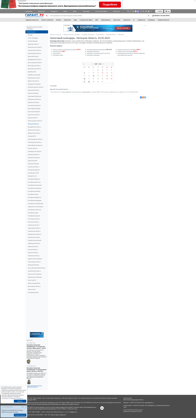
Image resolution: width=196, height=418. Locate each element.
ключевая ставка (58, 55)
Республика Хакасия (34, 216)
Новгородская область (35, 142)
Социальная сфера (86, 20)
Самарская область (34, 225)
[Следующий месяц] (112, 64)
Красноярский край (34, 111)
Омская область (33, 148)
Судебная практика (31, 20)
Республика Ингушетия (35, 185)
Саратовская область (34, 228)
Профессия (141, 20)
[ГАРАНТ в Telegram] (141, 11)
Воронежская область (34, 69)
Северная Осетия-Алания (35, 206)
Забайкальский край (34, 75)
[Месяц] (93, 64)
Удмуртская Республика (35, 259)
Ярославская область (34, 286)
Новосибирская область (35, 145)
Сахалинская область (34, 231)
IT (134, 20)
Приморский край (33, 164)
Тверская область (33, 246)
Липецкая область (33, 124)
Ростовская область (34, 219)
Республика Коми (33, 194)
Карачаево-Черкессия (34, 96)
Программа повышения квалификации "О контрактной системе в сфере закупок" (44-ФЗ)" (36, 346)
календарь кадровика (93, 55)
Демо (75, 11)
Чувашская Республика (35, 277)
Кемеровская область (34, 99)
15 (93, 76)
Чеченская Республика (34, 274)
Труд (75, 20)
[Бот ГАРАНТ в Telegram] (143, 11)
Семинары (86, 11)
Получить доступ (20, 415)
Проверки (151, 20)
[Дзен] (135, 11)
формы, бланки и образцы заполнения (64, 49)
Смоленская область (34, 237)
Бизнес (58, 20)
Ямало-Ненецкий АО (34, 283)
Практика (67, 20)
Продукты (54, 11)
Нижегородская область (35, 139)
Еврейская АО (32, 72)
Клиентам (116, 11)
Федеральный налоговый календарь (34, 28)
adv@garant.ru (152, 405)
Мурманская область (34, 133)
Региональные (31, 32)
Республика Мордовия (34, 200)
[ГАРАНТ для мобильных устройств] (131, 11)
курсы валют (56, 53)
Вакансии (41, 11)
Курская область (33, 118)
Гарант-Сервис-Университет (58, 414)
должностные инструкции (125, 51)
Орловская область (34, 154)
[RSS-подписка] (151, 11)
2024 (100, 64)
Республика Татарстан (34, 210)
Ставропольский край (34, 240)
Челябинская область (34, 271)
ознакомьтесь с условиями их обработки (12, 398)
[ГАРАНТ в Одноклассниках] (146, 11)
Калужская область (33, 90)
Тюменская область (34, 256)
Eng (169, 11)
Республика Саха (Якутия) (35, 203)
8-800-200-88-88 (127, 398)
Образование (105, 20)
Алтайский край (32, 41)
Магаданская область (34, 127)
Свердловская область (34, 234)
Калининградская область (36, 87)
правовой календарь (93, 51)
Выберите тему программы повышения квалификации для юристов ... (34, 386)
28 (89, 81)
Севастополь (32, 289)
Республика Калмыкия (34, 188)
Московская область (34, 130)
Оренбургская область (35, 151)
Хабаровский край (33, 265)
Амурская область (33, 44)
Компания (28, 11)
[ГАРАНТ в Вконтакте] (133, 11)
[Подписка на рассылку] (128, 11)
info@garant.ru (73, 412)
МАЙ (96, 64)
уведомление (86, 92)
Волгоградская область (35, 62)
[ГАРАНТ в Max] (138, 11)
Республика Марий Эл (34, 197)
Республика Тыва (33, 213)
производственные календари (96, 49)
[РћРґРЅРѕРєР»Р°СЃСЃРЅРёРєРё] (143, 97)
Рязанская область (33, 222)
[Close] (26, 407)
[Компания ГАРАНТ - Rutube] (149, 11)
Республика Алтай (33, 173)
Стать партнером (101, 11)
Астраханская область (34, 50)
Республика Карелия (34, 191)
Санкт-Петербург (33, 38)
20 (84, 78)
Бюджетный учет (163, 20)
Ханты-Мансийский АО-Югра (36, 268)
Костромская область (34, 105)
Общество (126, 20)
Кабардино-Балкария (34, 84)
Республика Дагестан (34, 182)
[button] (161, 15)
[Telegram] (145, 97)
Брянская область (33, 56)
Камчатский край (33, 93)
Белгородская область (34, 53)
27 (84, 81)
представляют (66, 92)
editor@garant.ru (149, 402)
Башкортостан (32, 176)
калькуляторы (57, 51)
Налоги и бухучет (47, 20)
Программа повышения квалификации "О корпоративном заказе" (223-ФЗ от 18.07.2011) (36, 369)
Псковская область (33, 167)
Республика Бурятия (34, 179)
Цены (65, 11)
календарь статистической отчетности (98, 53)
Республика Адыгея (33, 170)
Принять (20, 401)
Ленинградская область (35, 121)
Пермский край (32, 160)
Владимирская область (35, 59)
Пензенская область (34, 157)
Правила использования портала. (70, 404)
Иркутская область (33, 81)
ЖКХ (96, 20)
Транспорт (116, 20)
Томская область (33, 249)
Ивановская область (34, 78)
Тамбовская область (34, 243)
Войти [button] (160, 11)
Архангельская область (35, 47)
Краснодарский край (34, 108)
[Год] (103, 64)
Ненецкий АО (32, 136)
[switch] (47, 15)
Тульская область (33, 252)
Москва (30, 35)
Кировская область (33, 102)
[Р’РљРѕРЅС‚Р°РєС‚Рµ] (141, 97)
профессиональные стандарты (126, 49)
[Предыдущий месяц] (84, 64)
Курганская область (34, 114)
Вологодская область (34, 65)
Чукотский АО (32, 280)
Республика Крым (33, 292)
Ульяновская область (34, 262)
